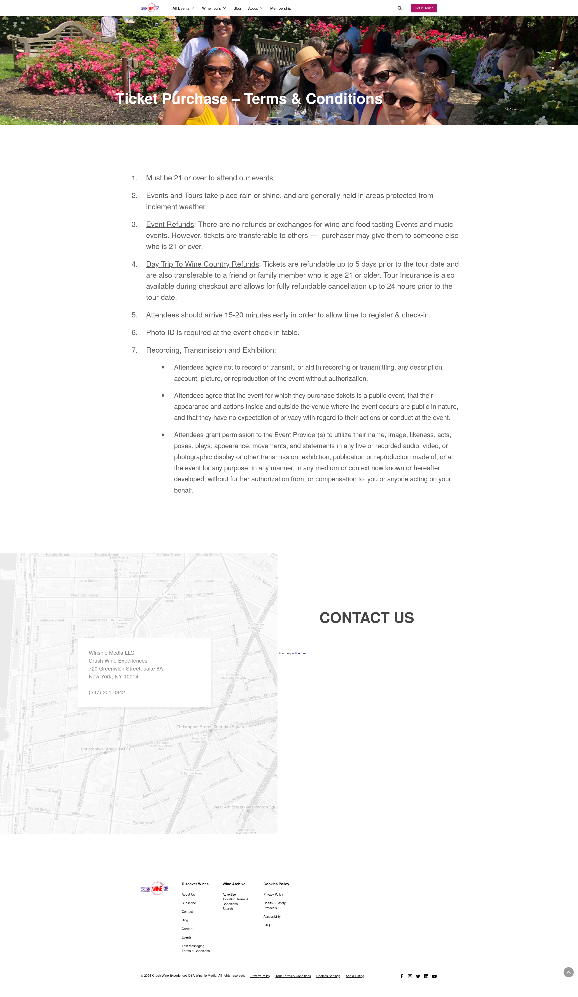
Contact (187, 911)
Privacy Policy (273, 894)
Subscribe (189, 903)
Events (186, 937)
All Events (181, 8)
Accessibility (272, 916)
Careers (187, 928)
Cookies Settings (328, 976)
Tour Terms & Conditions (293, 976)
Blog (237, 8)
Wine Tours (211, 8)
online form (299, 653)
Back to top (568, 972)
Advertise (229, 894)
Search (400, 8)
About (253, 8)
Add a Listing (355, 976)
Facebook (402, 976)
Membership (280, 8)
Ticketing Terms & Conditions (235, 901)
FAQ (266, 925)
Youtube (434, 976)
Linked (426, 976)
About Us (188, 894)
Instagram (410, 976)
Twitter (418, 976)
